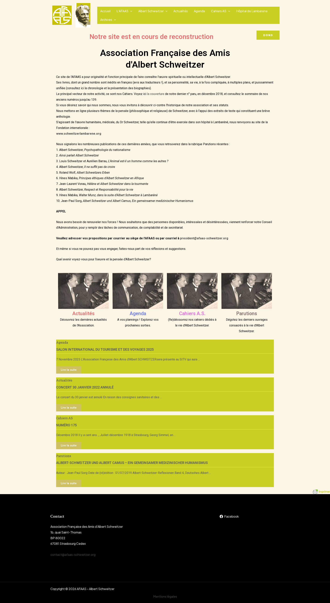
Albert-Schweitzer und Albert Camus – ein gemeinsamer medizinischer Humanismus (132, 463)
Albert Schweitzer (151, 11)
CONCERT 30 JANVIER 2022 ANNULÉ (85, 387)
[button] (268, 35)
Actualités (180, 11)
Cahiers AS (218, 11)
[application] (130, 11)
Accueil (105, 11)
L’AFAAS (122, 11)
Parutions (246, 313)
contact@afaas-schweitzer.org (72, 555)
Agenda (199, 11)
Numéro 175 (66, 425)
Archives (106, 20)
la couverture (155, 94)
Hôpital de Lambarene (252, 11)
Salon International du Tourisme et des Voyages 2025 (105, 349)
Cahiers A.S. (192, 313)
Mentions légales (165, 596)
